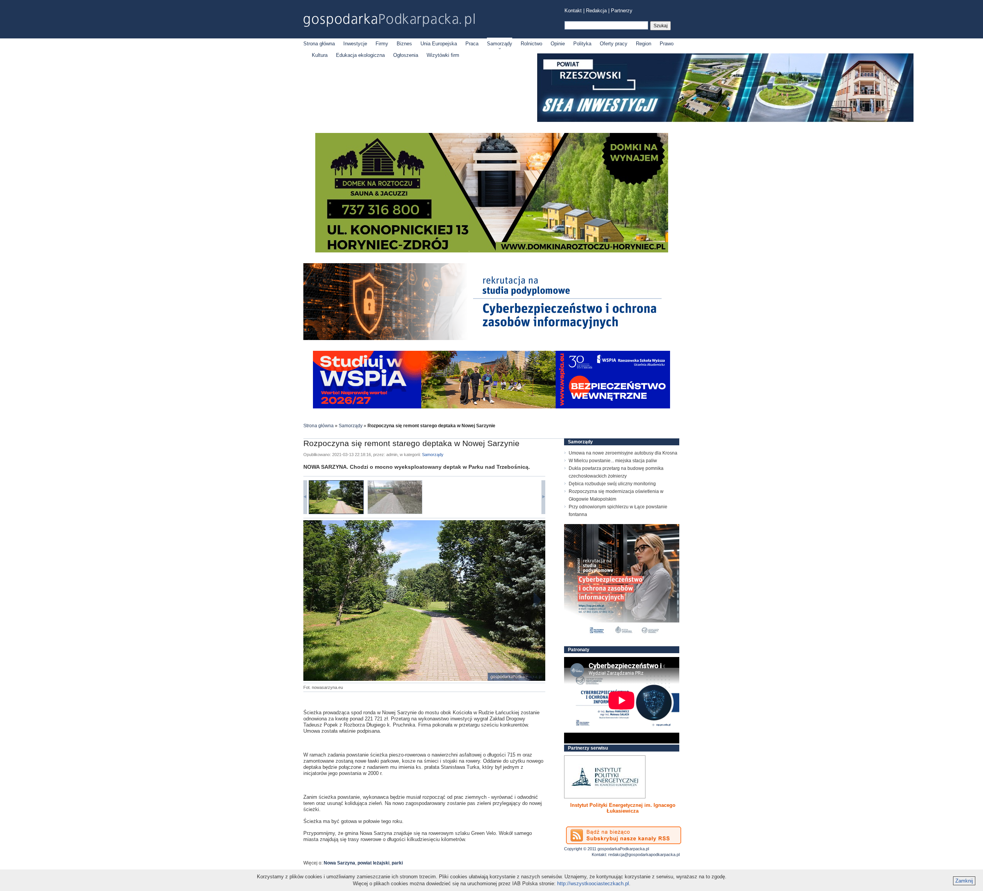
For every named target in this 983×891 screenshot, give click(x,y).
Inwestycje (355, 43)
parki (397, 863)
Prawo (667, 43)
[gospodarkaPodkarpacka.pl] (389, 20)
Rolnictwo (531, 43)
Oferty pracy (613, 43)
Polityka (582, 43)
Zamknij (964, 881)
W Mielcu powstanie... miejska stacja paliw (613, 460)
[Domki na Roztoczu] (491, 251)
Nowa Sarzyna (339, 863)
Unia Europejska (438, 43)
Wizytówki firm (443, 55)
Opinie (558, 43)
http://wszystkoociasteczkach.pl (593, 883)
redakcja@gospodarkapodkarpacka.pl (644, 854)
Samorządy (499, 43)
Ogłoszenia (405, 55)
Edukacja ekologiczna (360, 55)
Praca (471, 43)
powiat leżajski (373, 863)
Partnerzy (621, 10)
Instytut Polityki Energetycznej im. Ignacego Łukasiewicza (622, 808)
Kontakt (573, 10)
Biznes (404, 43)
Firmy (382, 43)
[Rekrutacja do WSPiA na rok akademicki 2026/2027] (491, 407)
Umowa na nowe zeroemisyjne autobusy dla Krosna (623, 453)
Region (643, 43)
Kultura (320, 55)
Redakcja (596, 10)
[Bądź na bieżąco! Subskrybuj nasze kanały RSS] (623, 835)
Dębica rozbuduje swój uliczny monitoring (612, 483)
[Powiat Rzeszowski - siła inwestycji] (725, 120)
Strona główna (319, 43)
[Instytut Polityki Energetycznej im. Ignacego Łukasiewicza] (604, 776)
